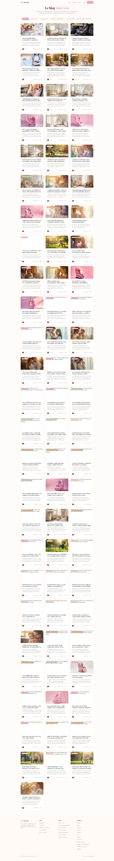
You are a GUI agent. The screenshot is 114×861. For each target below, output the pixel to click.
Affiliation (79, 849)
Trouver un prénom (62, 837)
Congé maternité (62, 834)
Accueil (78, 823)
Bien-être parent (43, 832)
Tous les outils (61, 823)
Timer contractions (62, 830)
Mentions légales (80, 842)
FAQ (84, 2)
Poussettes (41, 825)
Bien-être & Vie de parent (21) (84, 18)
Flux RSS (79, 837)
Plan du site (79, 839)
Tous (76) (25, 18)
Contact (79, 832)
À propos (79, 830)
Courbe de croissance (63, 832)
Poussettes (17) (44, 18)
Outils (79, 2)
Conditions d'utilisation (82, 846)
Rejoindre (90, 2)
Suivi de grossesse (62, 827)
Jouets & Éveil (42, 830)
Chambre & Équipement (44, 827)
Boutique (74, 2)
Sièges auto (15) (34, 18)
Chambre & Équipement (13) (57, 18)
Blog (69, 2)
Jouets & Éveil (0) (70, 18)
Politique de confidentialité (83, 844)
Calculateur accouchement (64, 825)
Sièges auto (42, 823)
